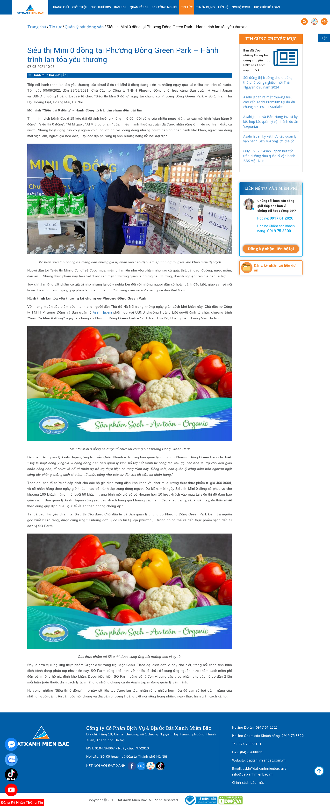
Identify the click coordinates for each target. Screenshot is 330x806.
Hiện (323, 38)
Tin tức (187, 7)
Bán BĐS (120, 7)
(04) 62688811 (251, 752)
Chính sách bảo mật (248, 782)
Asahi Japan (102, 312)
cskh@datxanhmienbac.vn (263, 768)
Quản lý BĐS (139, 7)
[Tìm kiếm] (304, 21)
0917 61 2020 (267, 727)
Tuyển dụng (205, 7)
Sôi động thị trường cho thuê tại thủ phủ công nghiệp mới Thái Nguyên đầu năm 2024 (268, 82)
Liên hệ (223, 7)
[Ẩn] (64, 75)
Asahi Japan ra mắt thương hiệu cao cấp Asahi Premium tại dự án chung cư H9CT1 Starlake (269, 102)
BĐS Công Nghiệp (165, 7)
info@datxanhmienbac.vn (252, 774)
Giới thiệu (79, 7)
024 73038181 (250, 743)
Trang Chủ (60, 7)
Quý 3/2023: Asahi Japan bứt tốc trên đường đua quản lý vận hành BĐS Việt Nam (269, 156)
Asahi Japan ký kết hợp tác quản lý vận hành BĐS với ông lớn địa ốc (269, 138)
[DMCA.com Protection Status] (230, 800)
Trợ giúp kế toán (266, 7)
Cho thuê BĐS (101, 7)
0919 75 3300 (292, 735)
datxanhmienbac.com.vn (266, 760)
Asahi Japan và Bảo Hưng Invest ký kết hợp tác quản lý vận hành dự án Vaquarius (270, 121)
